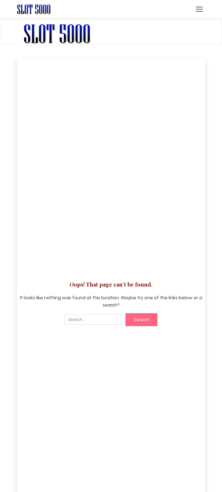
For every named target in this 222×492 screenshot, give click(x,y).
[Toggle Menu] (199, 9)
